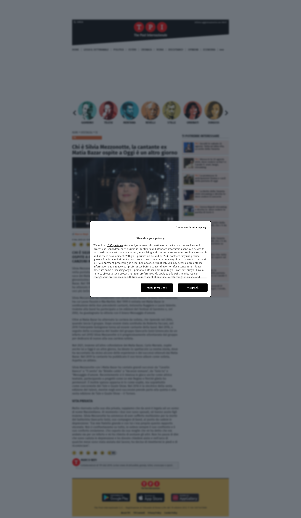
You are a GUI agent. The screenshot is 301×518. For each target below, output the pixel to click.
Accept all (192, 287)
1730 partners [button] (115, 245)
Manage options (157, 287)
